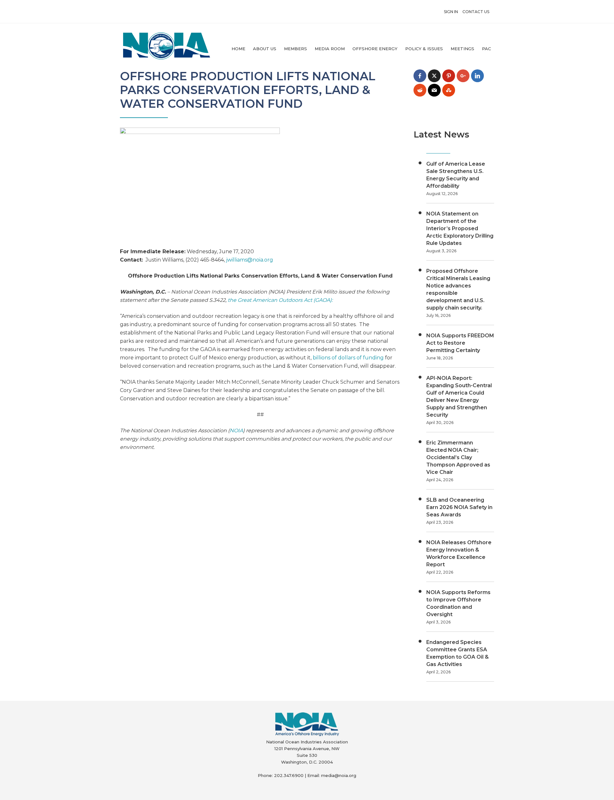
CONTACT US (475, 11)
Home (238, 48)
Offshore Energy (375, 48)
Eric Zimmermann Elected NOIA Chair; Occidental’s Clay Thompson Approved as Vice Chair (458, 457)
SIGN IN (451, 11)
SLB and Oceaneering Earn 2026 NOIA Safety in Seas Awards (459, 507)
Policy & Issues (424, 48)
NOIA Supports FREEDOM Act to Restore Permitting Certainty (460, 343)
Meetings (462, 48)
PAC (486, 48)
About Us (264, 48)
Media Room (330, 48)
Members (295, 48)
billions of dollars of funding (348, 358)
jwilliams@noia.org (249, 260)
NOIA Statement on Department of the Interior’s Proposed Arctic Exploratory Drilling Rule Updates (459, 228)
